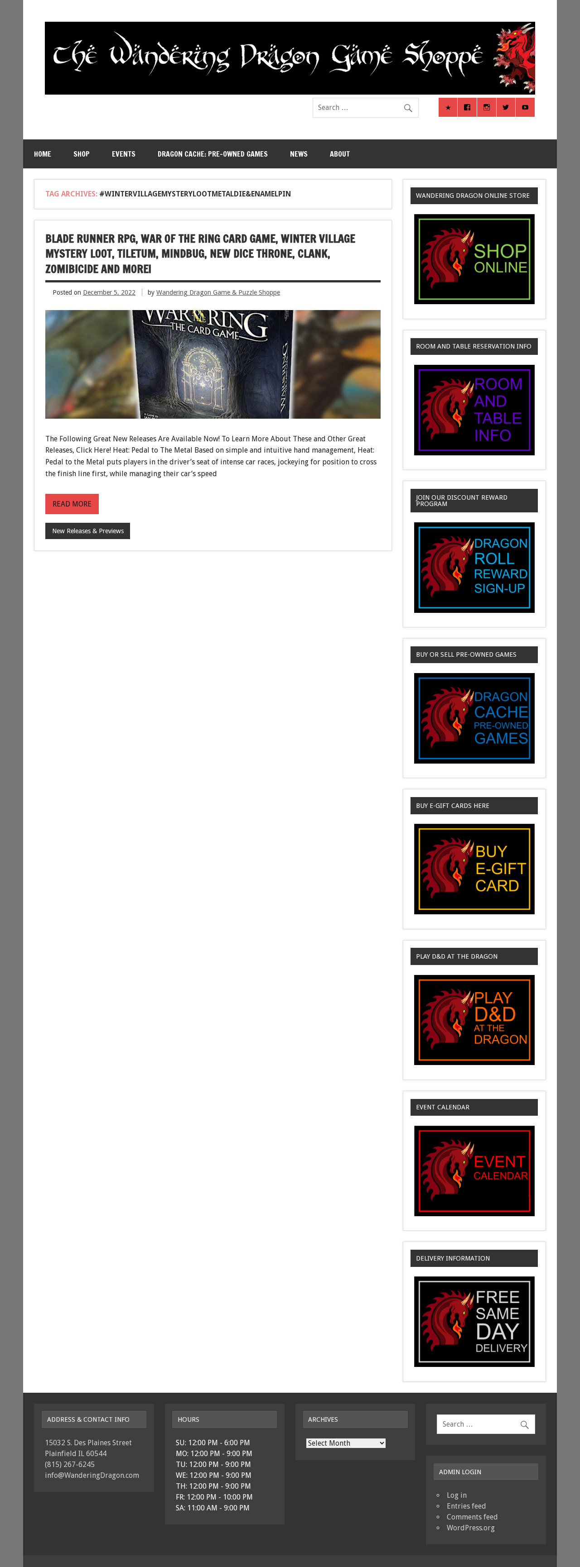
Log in (457, 1495)
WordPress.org (471, 1528)
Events (123, 154)
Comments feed (472, 1517)
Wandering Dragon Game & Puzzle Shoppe (218, 292)
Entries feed (466, 1506)
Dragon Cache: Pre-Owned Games (213, 154)
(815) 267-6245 (70, 1464)
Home (42, 154)
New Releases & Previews (88, 531)
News (299, 154)
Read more (72, 504)
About (340, 154)
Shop (81, 154)
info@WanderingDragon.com (92, 1475)
